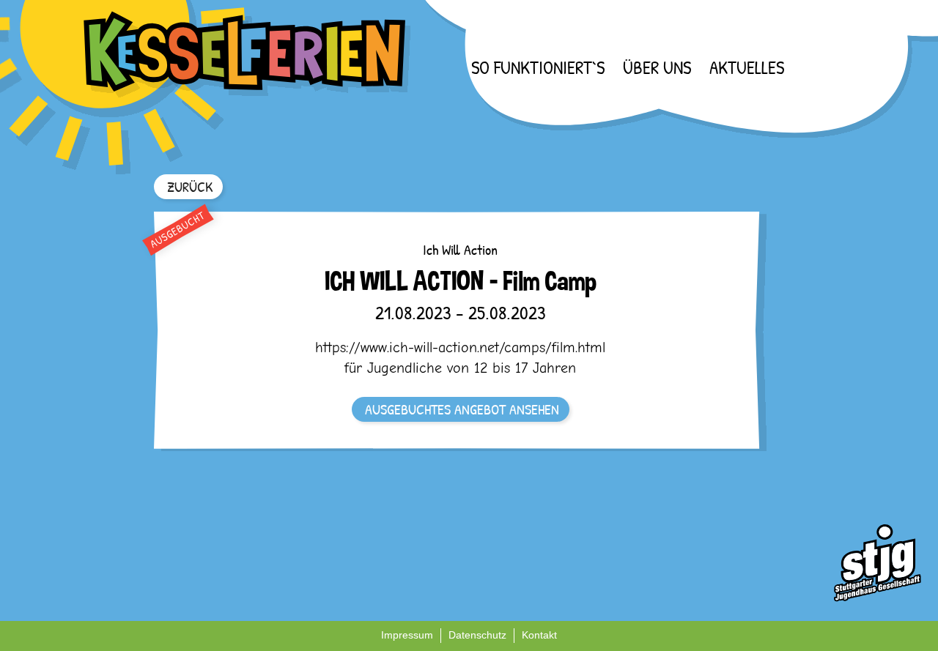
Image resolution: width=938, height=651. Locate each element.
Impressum (407, 635)
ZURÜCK (190, 186)
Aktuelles (746, 67)
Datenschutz (477, 635)
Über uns (657, 67)
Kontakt (539, 635)
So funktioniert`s (538, 67)
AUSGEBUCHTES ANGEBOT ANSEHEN (462, 409)
